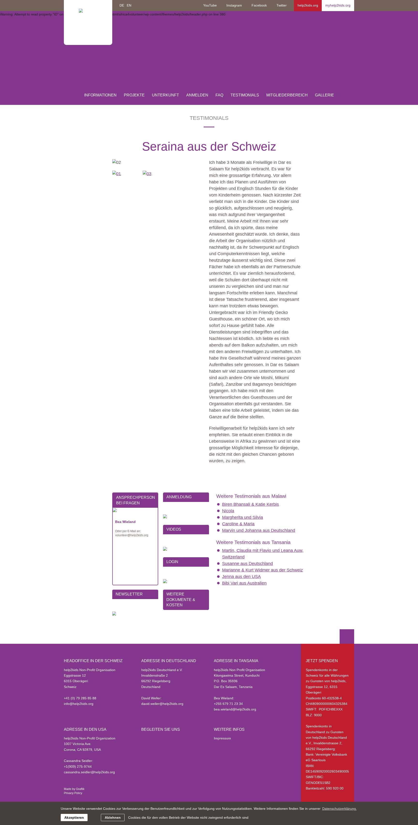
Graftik (80, 789)
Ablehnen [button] (113, 817)
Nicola (228, 510)
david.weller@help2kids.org (162, 704)
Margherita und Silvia (242, 517)
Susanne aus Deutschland (247, 563)
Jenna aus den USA (241, 576)
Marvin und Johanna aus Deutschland (258, 530)
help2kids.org (308, 5)
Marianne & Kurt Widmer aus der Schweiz (262, 570)
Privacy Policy (73, 793)
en (129, 5)
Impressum (222, 738)
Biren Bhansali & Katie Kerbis (250, 504)
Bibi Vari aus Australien (244, 583)
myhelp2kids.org (338, 5)
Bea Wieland (125, 522)
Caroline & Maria (238, 523)
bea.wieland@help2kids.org (235, 709)
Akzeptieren (74, 817)
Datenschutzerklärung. (339, 809)
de (121, 5)
